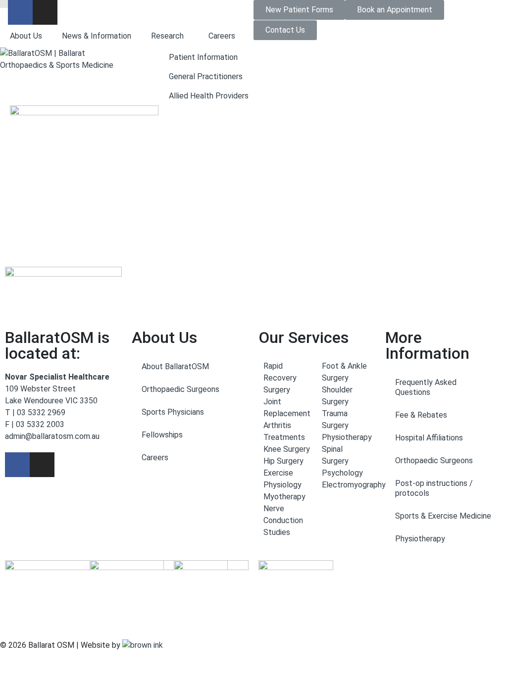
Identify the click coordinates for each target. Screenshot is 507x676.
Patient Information (203, 57)
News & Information (96, 36)
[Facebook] (20, 12)
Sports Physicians (173, 412)
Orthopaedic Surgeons (180, 389)
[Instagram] (45, 12)
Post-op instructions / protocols (434, 488)
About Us (26, 36)
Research (167, 36)
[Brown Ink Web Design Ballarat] (142, 645)
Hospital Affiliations (429, 437)
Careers (221, 36)
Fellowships (162, 434)
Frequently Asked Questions (425, 387)
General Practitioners (206, 76)
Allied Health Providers (209, 95)
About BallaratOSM (175, 366)
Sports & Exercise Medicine (443, 516)
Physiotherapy (420, 538)
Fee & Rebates (421, 415)
